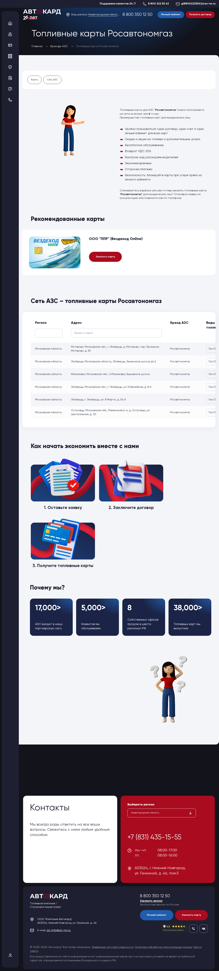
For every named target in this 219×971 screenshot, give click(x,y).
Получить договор (200, 14)
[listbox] (161, 813)
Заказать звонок (151, 901)
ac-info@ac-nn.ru (59, 930)
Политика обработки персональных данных (163, 947)
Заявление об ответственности (112, 947)
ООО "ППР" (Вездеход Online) (116, 239)
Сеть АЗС (52, 80)
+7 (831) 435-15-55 (154, 837)
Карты (34, 80)
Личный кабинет (171, 14)
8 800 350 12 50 (137, 15)
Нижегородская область (103, 14)
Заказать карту (105, 257)
